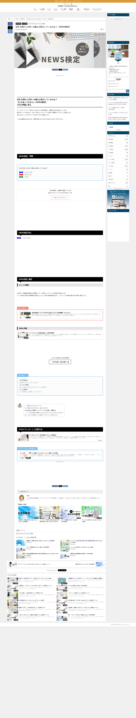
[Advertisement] (60, 86)
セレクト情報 (118, 162)
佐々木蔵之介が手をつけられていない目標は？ (33, 387)
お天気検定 (118, 146)
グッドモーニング (33, 23)
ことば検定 (118, 149)
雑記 (118, 186)
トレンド (118, 169)
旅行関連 (118, 172)
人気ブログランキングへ (113, 83)
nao (103, 29)
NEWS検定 (18, 23)
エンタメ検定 (118, 159)
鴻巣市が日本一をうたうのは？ (29, 382)
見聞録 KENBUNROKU (60, 197)
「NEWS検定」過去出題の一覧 (60, 361)
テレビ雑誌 (24, 23)
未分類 (118, 176)
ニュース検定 (42, 23)
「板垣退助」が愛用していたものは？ (31, 391)
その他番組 (118, 152)
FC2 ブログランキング (113, 86)
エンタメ (118, 156)
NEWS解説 (118, 142)
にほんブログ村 (111, 80)
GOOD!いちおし (118, 135)
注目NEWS (118, 179)
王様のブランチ (118, 182)
